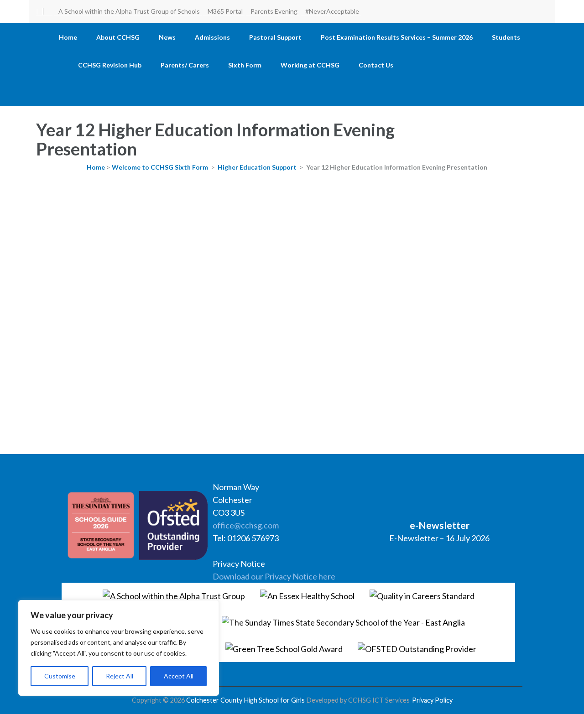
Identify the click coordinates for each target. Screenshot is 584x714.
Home (68, 37)
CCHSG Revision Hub (109, 65)
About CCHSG (118, 37)
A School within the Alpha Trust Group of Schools (129, 11)
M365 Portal (225, 11)
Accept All (178, 676)
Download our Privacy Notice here (274, 576)
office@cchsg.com (246, 525)
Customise (59, 676)
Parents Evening (273, 11)
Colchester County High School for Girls (245, 700)
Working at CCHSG (310, 65)
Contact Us (376, 65)
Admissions (212, 37)
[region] (118, 648)
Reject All (119, 676)
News (167, 37)
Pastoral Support (275, 37)
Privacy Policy (432, 700)
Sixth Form (244, 65)
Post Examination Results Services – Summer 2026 (397, 37)
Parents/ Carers (185, 65)
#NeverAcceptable (332, 11)
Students (506, 37)
